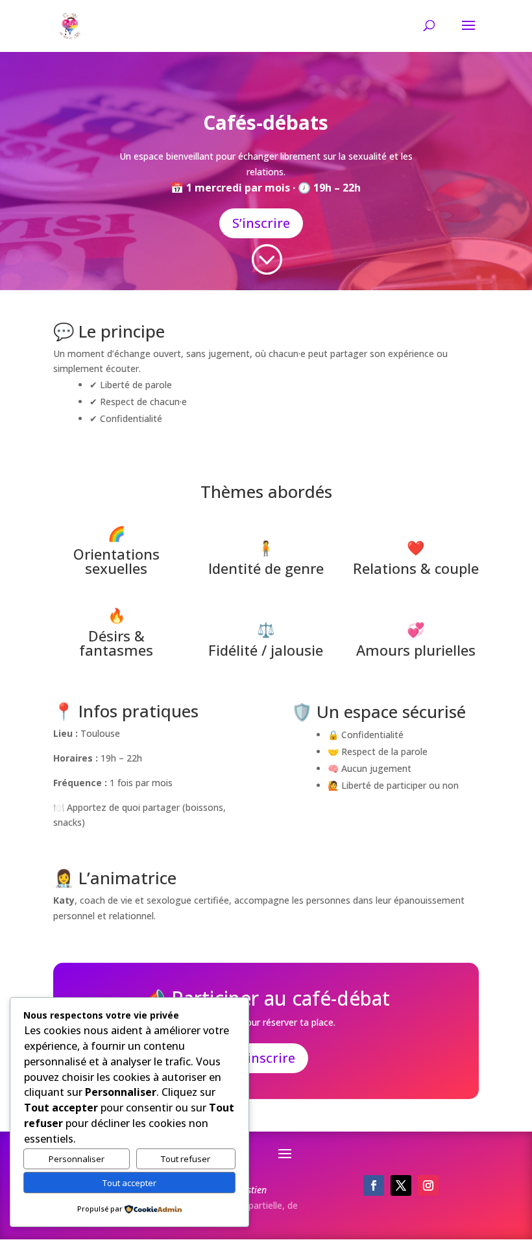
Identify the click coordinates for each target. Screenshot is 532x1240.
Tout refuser (185, 1159)
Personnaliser (76, 1159)
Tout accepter (129, 1183)
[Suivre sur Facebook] (373, 1185)
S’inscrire (261, 223)
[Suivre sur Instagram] (428, 1185)
